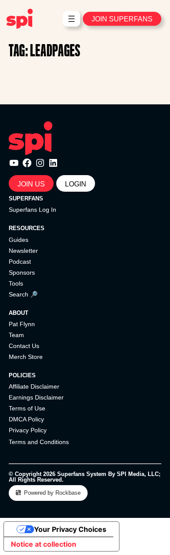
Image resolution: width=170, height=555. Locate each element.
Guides (18, 239)
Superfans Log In (32, 209)
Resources (26, 228)
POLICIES (22, 375)
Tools (16, 283)
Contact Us (24, 345)
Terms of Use (27, 408)
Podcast (20, 261)
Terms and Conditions (39, 441)
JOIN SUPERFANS (122, 19)
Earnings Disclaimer (36, 397)
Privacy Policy (28, 430)
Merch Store (26, 356)
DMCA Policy (26, 419)
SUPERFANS (26, 198)
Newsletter (23, 250)
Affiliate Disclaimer (34, 386)
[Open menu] (71, 19)
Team (16, 334)
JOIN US (31, 184)
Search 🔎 (23, 294)
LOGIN (75, 184)
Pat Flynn (22, 324)
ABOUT (18, 313)
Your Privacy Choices (70, 529)
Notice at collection (43, 544)
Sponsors (22, 272)
